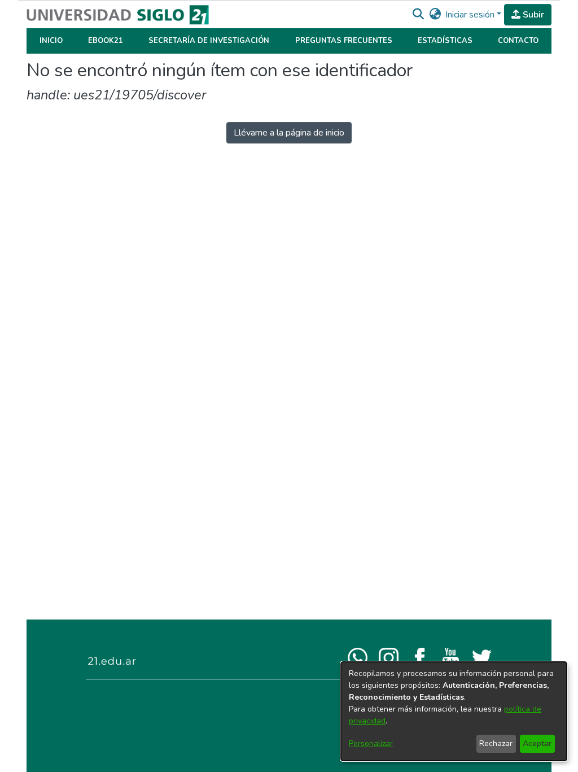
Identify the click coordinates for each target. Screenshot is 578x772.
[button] (418, 14)
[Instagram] (388, 657)
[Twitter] (481, 657)
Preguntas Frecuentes (343, 41)
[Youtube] (450, 657)
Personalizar (371, 743)
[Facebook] (419, 657)
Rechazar (496, 743)
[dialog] (454, 711)
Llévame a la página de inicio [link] (289, 133)
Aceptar (537, 743)
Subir (532, 14)
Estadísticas (445, 41)
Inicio (51, 41)
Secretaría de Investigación (208, 41)
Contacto (518, 41)
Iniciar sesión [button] (471, 14)
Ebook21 (105, 41)
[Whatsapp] (357, 657)
